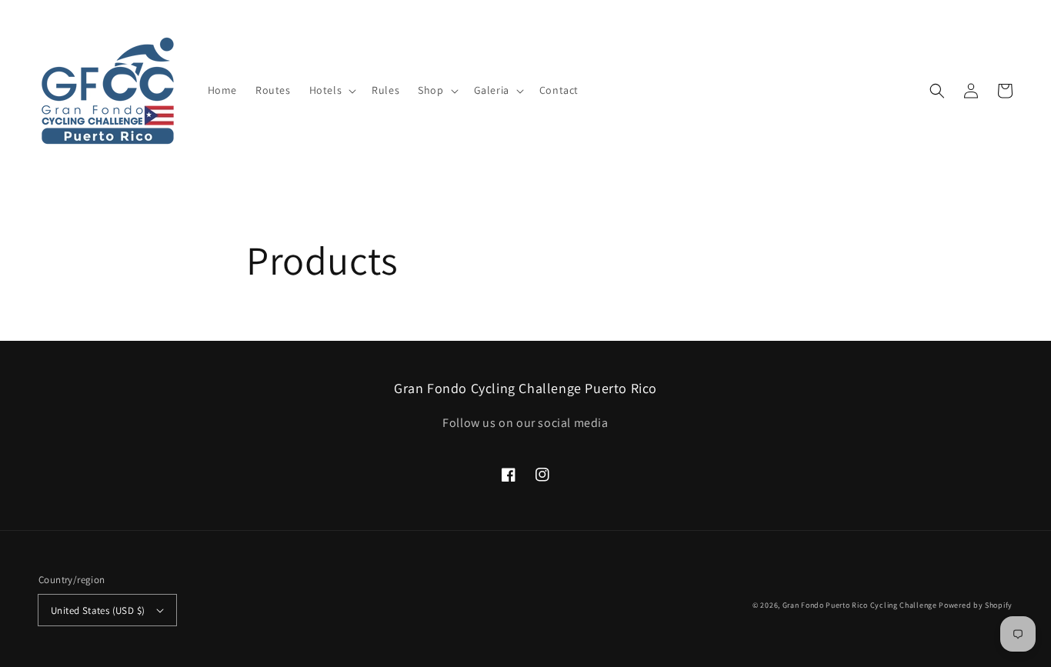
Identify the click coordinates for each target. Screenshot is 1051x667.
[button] (331, 90)
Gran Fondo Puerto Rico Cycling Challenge (859, 605)
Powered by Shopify (976, 605)
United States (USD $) (98, 610)
